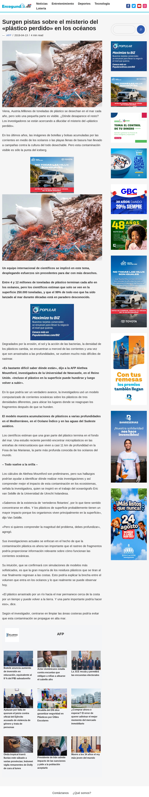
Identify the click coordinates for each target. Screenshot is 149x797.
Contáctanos (60, 793)
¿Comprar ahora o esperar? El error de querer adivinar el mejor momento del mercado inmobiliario (84, 717)
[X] (134, 6)
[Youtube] (139, 6)
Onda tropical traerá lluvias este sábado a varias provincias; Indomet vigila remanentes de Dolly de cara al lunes (18, 761)
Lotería (41, 8)
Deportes (84, 3)
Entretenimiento (63, 3)
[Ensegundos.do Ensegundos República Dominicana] (16, 6)
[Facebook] (128, 6)
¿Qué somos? (82, 793)
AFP (8, 35)
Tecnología (102, 3)
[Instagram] (145, 6)
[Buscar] (141, 29)
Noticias (42, 3)
